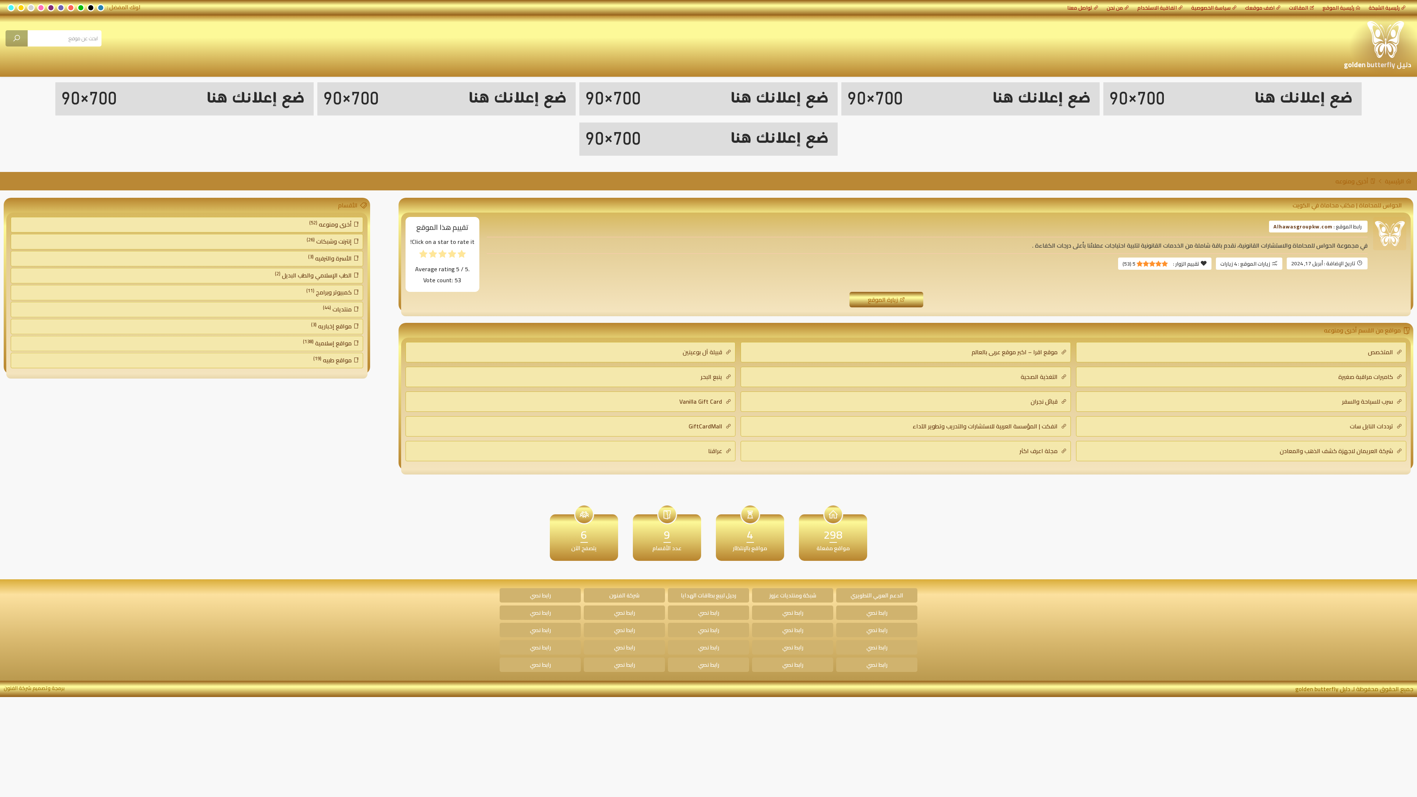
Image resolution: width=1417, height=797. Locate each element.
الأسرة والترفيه (330, 258)
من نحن (1115, 8)
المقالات (1298, 8)
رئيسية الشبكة (1384, 8)
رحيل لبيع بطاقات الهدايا (708, 595)
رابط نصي (540, 595)
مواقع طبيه (333, 360)
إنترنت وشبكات (330, 241)
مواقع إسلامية (328, 343)
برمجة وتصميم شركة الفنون (34, 688)
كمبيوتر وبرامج (329, 292)
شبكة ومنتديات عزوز (792, 595)
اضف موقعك (1260, 8)
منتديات (338, 309)
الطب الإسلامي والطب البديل (314, 275)
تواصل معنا (1079, 8)
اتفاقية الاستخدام (1157, 8)
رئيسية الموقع (1338, 8)
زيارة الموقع (883, 299)
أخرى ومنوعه (1352, 181)
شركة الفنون (624, 595)
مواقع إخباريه (332, 326)
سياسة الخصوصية (1211, 8)
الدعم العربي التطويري (877, 595)
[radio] (462, 255)
